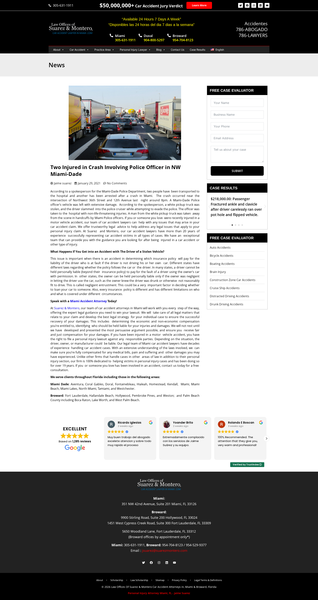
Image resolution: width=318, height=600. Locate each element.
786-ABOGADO (252, 29)
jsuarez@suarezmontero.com (164, 550)
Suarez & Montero (67, 308)
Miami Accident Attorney (88, 301)
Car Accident (77, 49)
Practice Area (102, 49)
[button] (209, 206)
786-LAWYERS (253, 35)
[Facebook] (247, 5)
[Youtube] (267, 5)
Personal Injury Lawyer (133, 49)
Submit (237, 171)
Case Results (197, 49)
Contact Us (177, 49)
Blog (159, 49)
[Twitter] (240, 5)
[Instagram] (253, 5)
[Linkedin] (260, 5)
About (56, 49)
